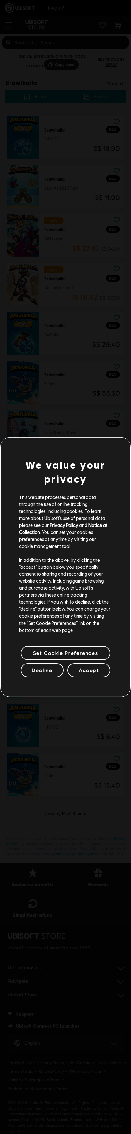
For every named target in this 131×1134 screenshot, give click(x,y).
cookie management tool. (45, 546)
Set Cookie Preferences (65, 653)
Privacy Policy (64, 525)
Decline (42, 670)
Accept (89, 670)
